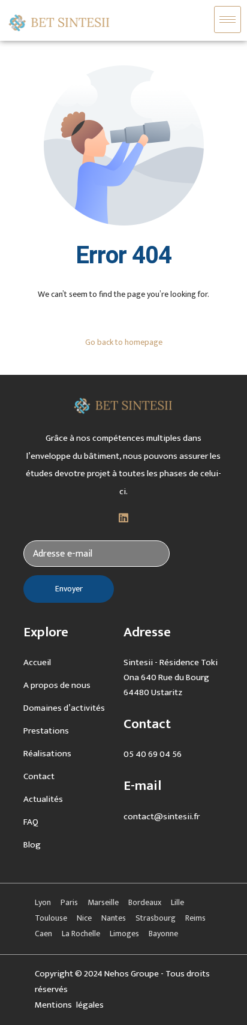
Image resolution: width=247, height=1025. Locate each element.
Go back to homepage (123, 342)
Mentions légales (69, 1004)
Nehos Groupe (131, 973)
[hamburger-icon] (227, 19)
